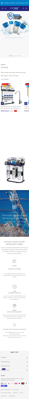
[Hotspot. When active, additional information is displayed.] (14, 169)
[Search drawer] (23, 8)
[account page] (5, 8)
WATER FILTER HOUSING (14, 36)
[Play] (14, 206)
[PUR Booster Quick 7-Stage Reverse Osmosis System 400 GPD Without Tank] (12, 94)
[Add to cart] (2, 103)
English (3, 375)
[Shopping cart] (26, 8)
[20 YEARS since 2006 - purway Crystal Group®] (14, 3)
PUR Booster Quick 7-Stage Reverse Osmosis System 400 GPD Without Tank (11, 107)
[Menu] (2, 8)
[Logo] (14, 8)
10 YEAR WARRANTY (14, 41)
